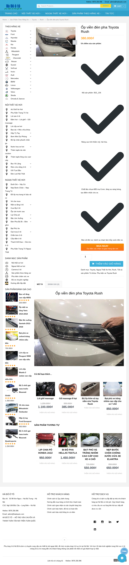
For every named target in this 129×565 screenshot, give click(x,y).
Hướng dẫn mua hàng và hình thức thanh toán (64, 502)
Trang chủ (11, 13)
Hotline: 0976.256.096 (94, 2)
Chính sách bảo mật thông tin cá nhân (61, 512)
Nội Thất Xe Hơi (31, 13)
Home (5, 20)
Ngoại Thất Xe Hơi (55, 13)
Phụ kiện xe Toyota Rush (107, 273)
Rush (42, 20)
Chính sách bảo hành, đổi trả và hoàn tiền (62, 509)
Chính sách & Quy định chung (58, 499)
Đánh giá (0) (53, 284)
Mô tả (40, 284)
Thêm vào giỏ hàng (108, 263)
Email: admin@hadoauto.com (115, 2)
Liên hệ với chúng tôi (55, 561)
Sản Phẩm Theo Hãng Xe (86, 13)
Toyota (34, 20)
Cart (120, 6)
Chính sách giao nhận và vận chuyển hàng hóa (64, 505)
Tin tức (109, 13)
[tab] (39, 284)
